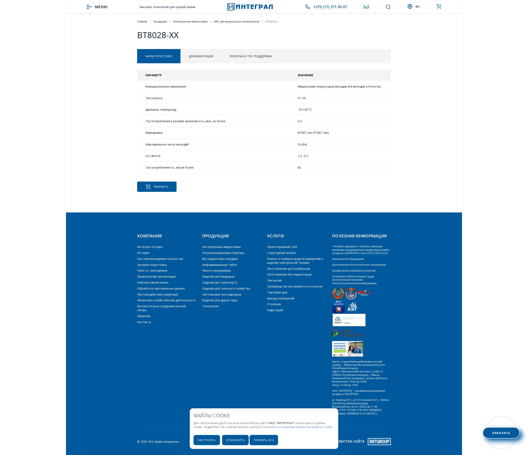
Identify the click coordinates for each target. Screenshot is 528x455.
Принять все (264, 440)
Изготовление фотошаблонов (288, 269)
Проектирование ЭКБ (282, 247)
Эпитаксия (274, 280)
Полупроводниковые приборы (223, 253)
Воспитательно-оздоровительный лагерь (161, 308)
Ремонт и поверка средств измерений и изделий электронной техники (295, 261)
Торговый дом (277, 292)
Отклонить (235, 440)
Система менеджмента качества (160, 259)
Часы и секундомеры (216, 270)
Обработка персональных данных (161, 288)
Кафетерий (275, 310)
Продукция (215, 236)
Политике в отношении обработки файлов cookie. (297, 427)
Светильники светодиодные (222, 294)
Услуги (275, 236)
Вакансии (143, 316)
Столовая (274, 304)
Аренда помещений (280, 298)
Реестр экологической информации (354, 283)
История (143, 253)
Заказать (161, 187)
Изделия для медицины (218, 276)
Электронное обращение (348, 259)
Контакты (144, 322)
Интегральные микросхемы (221, 247)
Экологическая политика (347, 279)
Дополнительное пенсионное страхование (359, 264)
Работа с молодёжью (152, 270)
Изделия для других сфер (220, 300)
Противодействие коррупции (157, 294)
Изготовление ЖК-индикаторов (289, 274)
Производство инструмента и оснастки (295, 286)
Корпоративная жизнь (153, 282)
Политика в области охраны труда (353, 276)
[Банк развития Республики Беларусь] (348, 336)
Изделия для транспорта (219, 282)
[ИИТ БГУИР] (352, 312)
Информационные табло (219, 265)
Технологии (210, 306)
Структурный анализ (281, 253)
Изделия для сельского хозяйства (226, 288)
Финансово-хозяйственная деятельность (166, 300)
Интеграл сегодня (150, 247)
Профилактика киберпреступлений (354, 270)
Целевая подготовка (152, 265)
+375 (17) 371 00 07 (330, 6)
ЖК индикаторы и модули (220, 259)
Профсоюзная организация (156, 276)
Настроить (207, 440)
